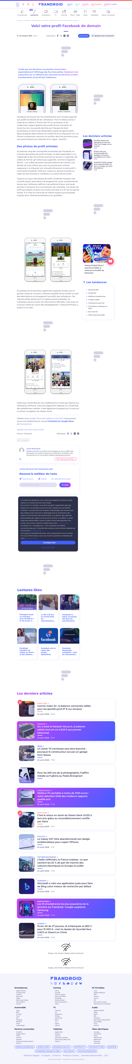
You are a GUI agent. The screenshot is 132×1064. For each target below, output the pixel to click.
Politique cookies (31, 538)
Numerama (25, 424)
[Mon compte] (33, 4)
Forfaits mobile (94, 300)
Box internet (93, 312)
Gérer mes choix (48, 547)
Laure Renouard (33, 449)
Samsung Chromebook (102, 1004)
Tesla (18, 1023)
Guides (85, 4)
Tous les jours (27, 479)
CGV (106, 1055)
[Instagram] (55, 983)
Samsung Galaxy (22, 1000)
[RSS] (64, 983)
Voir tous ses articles (65, 459)
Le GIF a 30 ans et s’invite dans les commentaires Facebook (47, 618)
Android (27, 20)
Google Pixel (20, 993)
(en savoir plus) (62, 523)
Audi (17, 1010)
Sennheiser (98, 1022)
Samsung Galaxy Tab (62, 1039)
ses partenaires (36, 531)
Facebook (28, 434)
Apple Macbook (99, 993)
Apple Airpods (99, 1010)
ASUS (57, 991)
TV (54, 1007)
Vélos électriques (100, 1029)
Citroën (19, 1014)
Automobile (20, 1007)
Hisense (58, 1010)
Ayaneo (57, 993)
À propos (46, 1055)
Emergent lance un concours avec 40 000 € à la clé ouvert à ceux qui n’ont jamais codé (27, 618)
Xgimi (57, 1023)
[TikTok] (76, 983)
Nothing (97, 1018)
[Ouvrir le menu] (17, 4)
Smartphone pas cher (96, 303)
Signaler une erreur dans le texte (30, 430)
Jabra (96, 1014)
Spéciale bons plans (62, 479)
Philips (57, 1016)
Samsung (58, 1018)
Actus (69, 4)
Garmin (19, 1038)
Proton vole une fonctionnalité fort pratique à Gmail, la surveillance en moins (102, 154)
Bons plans (96, 4)
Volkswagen (20, 1025)
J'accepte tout (49, 543)
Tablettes (57, 1029)
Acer (95, 991)
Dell (95, 994)
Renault (19, 1022)
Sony (57, 1020)
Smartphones (20, 988)
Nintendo (58, 998)
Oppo (18, 998)
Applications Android (40, 20)
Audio (95, 1007)
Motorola (19, 996)
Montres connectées (24, 1029)
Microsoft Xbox (60, 996)
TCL (56, 1022)
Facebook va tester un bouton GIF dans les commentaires (69, 618)
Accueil (19, 20)
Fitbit (18, 1036)
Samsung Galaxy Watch (24, 1041)
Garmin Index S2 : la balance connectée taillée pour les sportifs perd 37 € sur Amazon (64, 707)
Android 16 (112, 1047)
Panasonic (58, 1014)
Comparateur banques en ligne (48, 1051)
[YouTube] (68, 983)
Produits (41, 724)
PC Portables (98, 988)
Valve (57, 1004)
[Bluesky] (80, 983)
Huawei (19, 994)
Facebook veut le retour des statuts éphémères (48, 651)
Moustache (98, 1038)
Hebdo (44, 479)
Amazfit (19, 1032)
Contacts (56, 1055)
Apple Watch (20, 1034)
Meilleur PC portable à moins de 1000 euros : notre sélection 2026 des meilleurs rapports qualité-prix (63, 796)
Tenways (97, 1041)
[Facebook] (59, 983)
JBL (95, 1016)
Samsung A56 (93, 290)
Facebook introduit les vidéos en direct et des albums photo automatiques (27, 651)
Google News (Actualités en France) (45, 418)
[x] (20, 459)
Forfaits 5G (92, 293)
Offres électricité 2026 (96, 315)
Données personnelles (91, 1055)
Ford (18, 1016)
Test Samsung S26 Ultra (87, 1051)
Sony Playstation (61, 1002)
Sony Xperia (20, 1002)
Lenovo (96, 996)
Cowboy (97, 1032)
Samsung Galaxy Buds (102, 1020)
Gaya (95, 1036)
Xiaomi (18, 1004)
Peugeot (19, 1020)
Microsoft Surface (100, 1002)
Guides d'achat (43, 790)
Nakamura (97, 1039)
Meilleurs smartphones (96, 296)
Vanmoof (97, 1043)
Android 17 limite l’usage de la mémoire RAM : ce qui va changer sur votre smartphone (103, 165)
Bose (95, 1012)
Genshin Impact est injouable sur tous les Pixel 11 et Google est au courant (103, 143)
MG (17, 1018)
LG (56, 1012)
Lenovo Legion (60, 994)
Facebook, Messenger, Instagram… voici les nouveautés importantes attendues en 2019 (69, 651)
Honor (96, 998)
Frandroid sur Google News (61, 421)
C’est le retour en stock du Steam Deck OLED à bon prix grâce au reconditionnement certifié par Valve (64, 818)
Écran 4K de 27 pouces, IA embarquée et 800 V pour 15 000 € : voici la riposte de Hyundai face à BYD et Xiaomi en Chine (64, 929)
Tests (77, 4)
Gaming (57, 988)
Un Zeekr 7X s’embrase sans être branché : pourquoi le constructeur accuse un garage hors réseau (62, 751)
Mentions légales (31, 1055)
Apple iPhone (21, 991)
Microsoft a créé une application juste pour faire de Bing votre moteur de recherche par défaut (65, 885)
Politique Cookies (71, 1055)
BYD (17, 1012)
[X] (51, 983)
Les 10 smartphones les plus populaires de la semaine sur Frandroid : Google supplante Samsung (62, 907)
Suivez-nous (83, 36)
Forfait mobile (110, 4)
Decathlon (97, 1034)
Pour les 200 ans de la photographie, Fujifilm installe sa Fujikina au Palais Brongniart (63, 774)
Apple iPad (59, 1032)
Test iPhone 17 (79, 1047)
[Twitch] (72, 983)
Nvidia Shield (59, 1000)
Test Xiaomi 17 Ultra (96, 1047)
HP (95, 1000)
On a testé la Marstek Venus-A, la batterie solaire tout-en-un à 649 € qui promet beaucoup (61, 729)
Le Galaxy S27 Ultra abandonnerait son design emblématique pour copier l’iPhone (63, 840)
